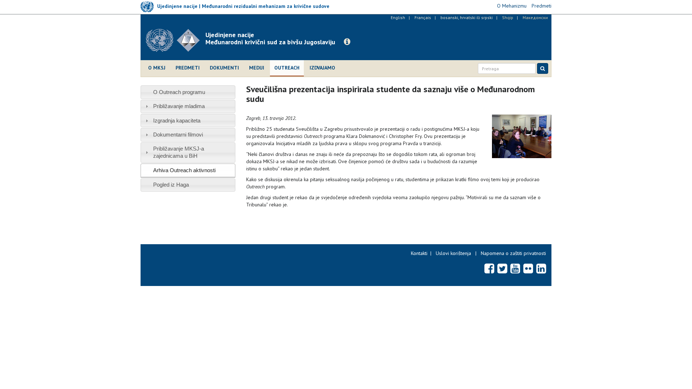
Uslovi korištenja (453, 253)
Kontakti (419, 253)
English (398, 17)
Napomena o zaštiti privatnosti (513, 253)
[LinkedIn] (541, 268)
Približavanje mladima (179, 106)
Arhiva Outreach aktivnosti (184, 170)
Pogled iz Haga (171, 185)
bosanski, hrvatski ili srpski (466, 17)
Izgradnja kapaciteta (176, 120)
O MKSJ (156, 67)
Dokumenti (224, 67)
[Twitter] (502, 268)
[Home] (175, 40)
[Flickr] (528, 268)
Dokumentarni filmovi (178, 134)
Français (422, 17)
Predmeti (188, 67)
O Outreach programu (179, 92)
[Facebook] (489, 268)
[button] (347, 42)
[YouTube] (515, 268)
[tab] (188, 92)
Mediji (256, 67)
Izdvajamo (322, 67)
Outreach (287, 67)
